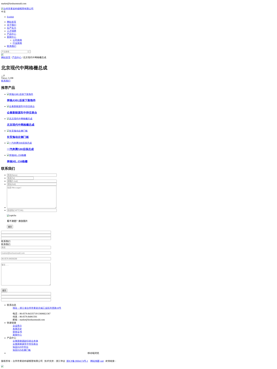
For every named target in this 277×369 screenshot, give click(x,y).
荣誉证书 (17, 332)
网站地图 (95, 361)
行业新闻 (17, 43)
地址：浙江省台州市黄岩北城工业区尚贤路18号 (37, 308)
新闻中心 (11, 37)
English (10, 17)
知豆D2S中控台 (20, 347)
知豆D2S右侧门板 (22, 350)
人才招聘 (11, 31)
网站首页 (11, 22)
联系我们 (11, 46)
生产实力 (11, 28)
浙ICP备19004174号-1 (77, 361)
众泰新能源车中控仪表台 (25, 344)
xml (102, 361)
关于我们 (11, 25)
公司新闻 (17, 40)
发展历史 (17, 329)
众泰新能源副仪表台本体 (25, 341)
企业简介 (17, 326)
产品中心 (11, 34)
